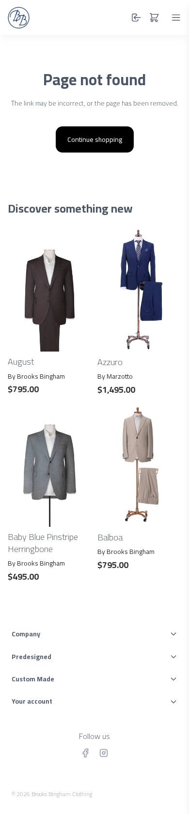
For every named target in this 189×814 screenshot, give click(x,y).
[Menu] (176, 17)
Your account (32, 701)
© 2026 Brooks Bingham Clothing (52, 794)
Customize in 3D (50, 515)
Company (26, 634)
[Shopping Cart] (154, 17)
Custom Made (33, 679)
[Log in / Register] (136, 17)
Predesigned (31, 656)
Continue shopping (94, 139)
